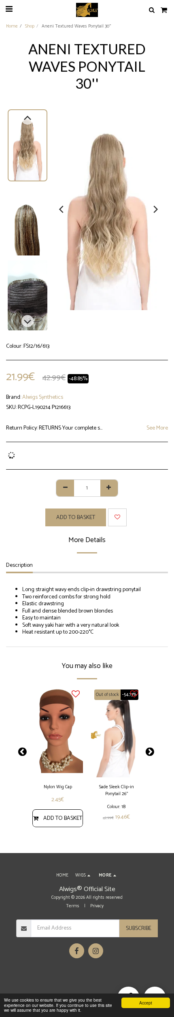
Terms (72, 906)
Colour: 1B (116, 807)
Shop (29, 26)
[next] (155, 209)
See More (157, 428)
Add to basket (62, 818)
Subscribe (138, 928)
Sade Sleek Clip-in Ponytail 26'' (116, 791)
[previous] (62, 209)
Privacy (97, 906)
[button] (9, 9)
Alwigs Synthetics (42, 397)
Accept (145, 1003)
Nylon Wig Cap (58, 787)
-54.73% (129, 694)
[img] (57, 732)
